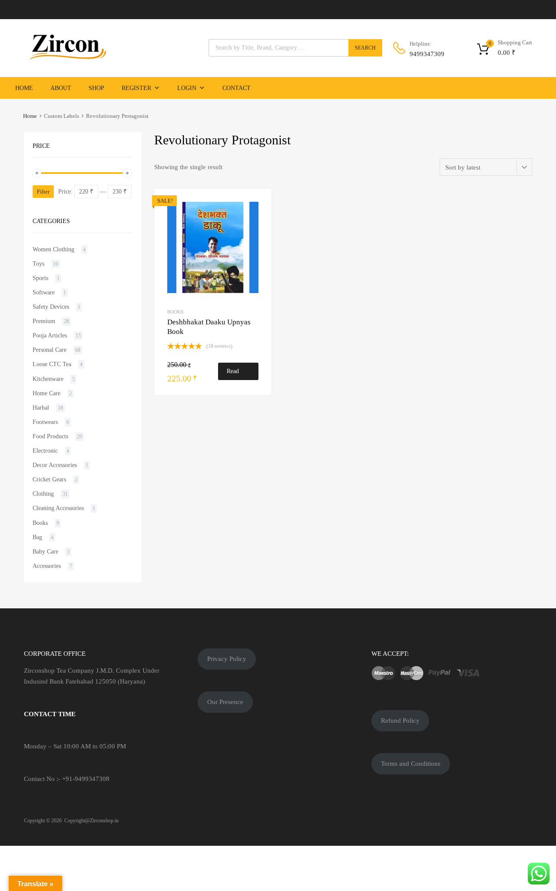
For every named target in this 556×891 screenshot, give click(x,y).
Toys (38, 263)
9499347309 (427, 53)
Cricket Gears (49, 479)
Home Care (46, 393)
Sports (40, 278)
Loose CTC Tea (52, 364)
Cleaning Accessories (58, 508)
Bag (37, 537)
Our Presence (225, 701)
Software (44, 292)
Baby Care (45, 551)
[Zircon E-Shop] (67, 57)
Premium (44, 321)
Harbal (41, 407)
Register (136, 88)
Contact (236, 88)
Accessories (47, 566)
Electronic (45, 450)
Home (24, 88)
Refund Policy (400, 720)
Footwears (45, 422)
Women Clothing (53, 249)
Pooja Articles (50, 335)
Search (365, 48)
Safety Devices (51, 307)
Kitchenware (48, 379)
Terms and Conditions (410, 763)
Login (186, 88)
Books (175, 311)
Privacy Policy (226, 658)
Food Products (50, 436)
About (60, 88)
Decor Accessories (55, 465)
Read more (233, 374)
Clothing (43, 494)
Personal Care (49, 350)
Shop (96, 88)
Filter (43, 191)
